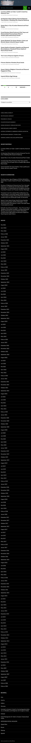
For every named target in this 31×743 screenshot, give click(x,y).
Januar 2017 (4, 547)
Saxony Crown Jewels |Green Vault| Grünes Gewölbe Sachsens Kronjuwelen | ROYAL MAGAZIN (14, 201)
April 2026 (3, 228)
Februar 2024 (4, 303)
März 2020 (3, 445)
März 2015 (3, 607)
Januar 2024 (4, 306)
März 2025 (3, 264)
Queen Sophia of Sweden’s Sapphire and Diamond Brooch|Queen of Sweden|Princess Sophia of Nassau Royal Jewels (15, 49)
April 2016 (3, 571)
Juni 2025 (3, 255)
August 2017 (4, 529)
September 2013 (5, 641)
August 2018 (4, 499)
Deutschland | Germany (7, 116)
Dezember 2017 (5, 517)
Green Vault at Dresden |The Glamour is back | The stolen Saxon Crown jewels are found (15, 203)
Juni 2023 (3, 327)
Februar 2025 (4, 267)
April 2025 (3, 261)
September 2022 (5, 354)
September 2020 (5, 427)
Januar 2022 (4, 378)
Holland (3, 713)
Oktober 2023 (4, 315)
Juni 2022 (3, 363)
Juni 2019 (3, 469)
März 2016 (3, 574)
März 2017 (3, 541)
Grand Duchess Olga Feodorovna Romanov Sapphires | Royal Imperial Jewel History (15, 213)
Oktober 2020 (4, 424)
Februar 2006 (4, 683)
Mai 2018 (3, 505)
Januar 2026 (4, 237)
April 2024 (3, 297)
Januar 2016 (4, 580)
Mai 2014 (3, 623)
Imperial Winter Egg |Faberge (9, 76)
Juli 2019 (3, 466)
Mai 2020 (3, 439)
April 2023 (3, 333)
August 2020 (4, 430)
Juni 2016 (3, 565)
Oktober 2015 (4, 589)
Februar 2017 (4, 544)
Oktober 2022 (4, 351)
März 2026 (3, 231)
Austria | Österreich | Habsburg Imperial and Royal (14, 131)
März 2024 (3, 300)
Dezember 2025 (5, 240)
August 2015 (4, 595)
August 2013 (4, 644)
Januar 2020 (4, 448)
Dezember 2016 (5, 550)
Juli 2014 (3, 617)
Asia (2, 697)
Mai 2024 (3, 294)
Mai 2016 (3, 568)
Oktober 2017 (4, 523)
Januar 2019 (4, 484)
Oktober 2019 (4, 457)
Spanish (3, 733)
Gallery (3, 703)
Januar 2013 (4, 659)
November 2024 (5, 276)
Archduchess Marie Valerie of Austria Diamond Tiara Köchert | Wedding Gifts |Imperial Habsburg (15, 19)
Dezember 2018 (5, 487)
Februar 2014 (4, 632)
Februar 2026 (4, 234)
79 (16, 87)
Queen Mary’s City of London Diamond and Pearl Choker (15, 157)
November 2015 (5, 586)
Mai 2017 (3, 538)
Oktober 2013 (4, 638)
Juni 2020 (3, 436)
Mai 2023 (3, 330)
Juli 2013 (3, 647)
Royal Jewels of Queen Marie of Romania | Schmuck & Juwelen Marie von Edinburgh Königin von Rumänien (15, 196)
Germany (3, 706)
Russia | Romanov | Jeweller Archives (11, 125)
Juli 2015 (3, 598)
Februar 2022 (4, 375)
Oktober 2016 (4, 556)
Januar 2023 (4, 342)
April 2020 (3, 442)
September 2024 (5, 282)
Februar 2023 (4, 339)
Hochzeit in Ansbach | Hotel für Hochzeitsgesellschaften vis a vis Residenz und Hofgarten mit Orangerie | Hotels (15, 709)
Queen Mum (4, 724)
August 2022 (4, 357)
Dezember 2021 (5, 381)
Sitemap (3, 730)
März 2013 (3, 656)
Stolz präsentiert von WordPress (8, 741)
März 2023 (3, 336)
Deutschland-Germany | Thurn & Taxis (11, 134)
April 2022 (3, 369)
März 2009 (3, 668)
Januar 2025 (4, 270)
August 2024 (4, 285)
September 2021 (5, 390)
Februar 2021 (4, 411)
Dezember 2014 (5, 614)
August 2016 (4, 562)
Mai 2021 (3, 402)
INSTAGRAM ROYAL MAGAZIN (9, 721)
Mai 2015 (3, 601)
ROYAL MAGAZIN (7, 8)
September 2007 (5, 674)
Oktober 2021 (4, 387)
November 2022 (5, 348)
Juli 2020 (3, 433)
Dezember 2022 (5, 345)
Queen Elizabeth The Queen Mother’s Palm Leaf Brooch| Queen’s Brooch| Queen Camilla (14, 41)
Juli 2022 (3, 360)
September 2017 (5, 526)
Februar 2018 (4, 511)
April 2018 (3, 508)
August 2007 (4, 677)
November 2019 (5, 454)
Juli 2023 (3, 324)
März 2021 (3, 408)
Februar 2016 (4, 577)
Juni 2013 (3, 650)
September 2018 (5, 496)
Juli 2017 (3, 532)
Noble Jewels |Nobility (7, 112)
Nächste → (23, 87)
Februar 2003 (4, 686)
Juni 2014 (3, 620)
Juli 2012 (3, 665)
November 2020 (5, 421)
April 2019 (3, 475)
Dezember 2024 (5, 273)
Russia (2, 727)
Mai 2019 (3, 472)
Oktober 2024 (4, 279)
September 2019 (5, 460)
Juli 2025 (3, 252)
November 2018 (5, 490)
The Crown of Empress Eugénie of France (12, 55)
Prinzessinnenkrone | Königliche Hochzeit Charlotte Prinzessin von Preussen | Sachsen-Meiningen (15, 189)
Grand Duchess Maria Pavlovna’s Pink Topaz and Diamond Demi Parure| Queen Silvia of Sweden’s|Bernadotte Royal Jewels (14, 34)
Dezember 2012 (5, 662)
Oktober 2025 (4, 243)
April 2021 (3, 405)
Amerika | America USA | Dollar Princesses (12, 137)
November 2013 (5, 635)
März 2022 (3, 372)
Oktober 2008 (4, 671)
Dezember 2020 (5, 418)
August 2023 (4, 321)
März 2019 (3, 478)
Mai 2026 (3, 225)
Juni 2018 (3, 502)
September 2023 (5, 318)
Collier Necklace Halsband (8, 122)
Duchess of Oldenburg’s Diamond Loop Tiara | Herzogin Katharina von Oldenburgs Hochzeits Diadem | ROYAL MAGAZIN (15, 187)
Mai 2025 (3, 258)
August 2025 (4, 249)
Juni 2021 (3, 399)
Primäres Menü (29, 8)
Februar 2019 (4, 481)
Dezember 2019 (5, 451)
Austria (3, 700)
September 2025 (5, 246)
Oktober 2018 (4, 493)
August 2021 (4, 393)
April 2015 (3, 604)
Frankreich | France (6, 119)
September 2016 (5, 559)
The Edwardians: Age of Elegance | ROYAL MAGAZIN (14, 179)
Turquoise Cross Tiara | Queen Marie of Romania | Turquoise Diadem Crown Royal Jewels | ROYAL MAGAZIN (15, 193)
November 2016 (5, 553)
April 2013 (3, 653)
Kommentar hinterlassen (12, 15)
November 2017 (5, 520)
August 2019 (4, 463)
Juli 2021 (3, 396)
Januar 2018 (4, 514)
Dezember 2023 (5, 309)
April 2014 (3, 626)
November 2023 (5, 312)
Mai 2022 (3, 366)
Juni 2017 (3, 535)
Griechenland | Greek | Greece (9, 128)
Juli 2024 (3, 288)
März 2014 (3, 629)
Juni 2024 (3, 291)
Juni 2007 (3, 680)
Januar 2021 (4, 415)
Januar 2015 (4, 611)
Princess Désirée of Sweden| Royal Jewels (12, 62)
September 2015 (5, 592)
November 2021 (5, 384)
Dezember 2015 (5, 583)
